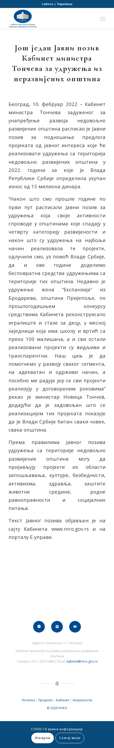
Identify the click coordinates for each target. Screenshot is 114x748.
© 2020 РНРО (57, 708)
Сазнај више (70, 738)
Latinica (47, 4)
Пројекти (45, 700)
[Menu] (103, 18)
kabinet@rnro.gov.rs (82, 661)
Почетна (28, 700)
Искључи (42, 738)
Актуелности (82, 700)
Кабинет (62, 700)
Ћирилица (64, 4)
